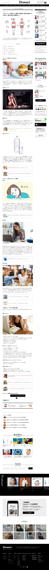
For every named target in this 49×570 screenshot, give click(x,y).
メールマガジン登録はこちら (41, 111)
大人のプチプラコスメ (41, 50)
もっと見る (40, 39)
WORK (15, 5)
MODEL (29, 5)
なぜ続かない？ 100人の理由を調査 (10, 50)
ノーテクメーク (37, 49)
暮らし (18, 555)
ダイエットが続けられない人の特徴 (10, 48)
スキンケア (9, 556)
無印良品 (40, 51)
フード (18, 556)
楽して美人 (43, 51)
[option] (13, 483)
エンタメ (18, 557)
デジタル (15, 557)
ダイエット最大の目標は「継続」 (19, 395)
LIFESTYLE (19, 5)
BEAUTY (11, 5)
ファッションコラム (5, 556)
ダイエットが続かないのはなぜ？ (10, 46)
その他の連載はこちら (41, 100)
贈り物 (18, 565)
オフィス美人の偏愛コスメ (38, 48)
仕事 (14, 556)
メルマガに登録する (28, 512)
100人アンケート (19, 564)
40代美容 (37, 50)
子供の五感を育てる (25, 555)
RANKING (42, 5)
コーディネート (4, 555)
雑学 (14, 555)
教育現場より (24, 557)
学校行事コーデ (24, 556)
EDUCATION (25, 5)
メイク (9, 555)
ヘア (39, 47)
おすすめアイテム (4, 557)
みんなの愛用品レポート (42, 49)
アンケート (40, 124)
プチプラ (37, 51)
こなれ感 (37, 47)
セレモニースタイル (43, 47)
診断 (36, 46)
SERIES (38, 5)
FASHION (7, 5)
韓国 (42, 46)
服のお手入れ (39, 46)
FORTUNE (33, 5)
